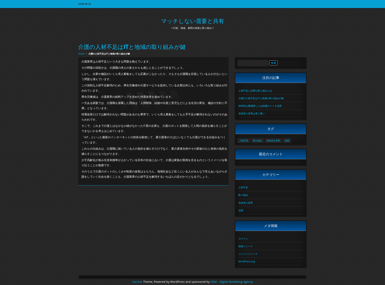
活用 (287, 140)
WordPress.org (246, 261)
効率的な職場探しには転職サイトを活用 (260, 105)
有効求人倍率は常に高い (251, 113)
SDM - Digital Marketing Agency (232, 282)
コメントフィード (248, 253)
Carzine (137, 282)
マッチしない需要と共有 (192, 21)
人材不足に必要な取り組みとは (255, 90)
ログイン (243, 238)
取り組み (257, 140)
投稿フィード (245, 246)
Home (81, 53)
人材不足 (243, 140)
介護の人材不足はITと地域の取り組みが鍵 (132, 47)
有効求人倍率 (273, 140)
